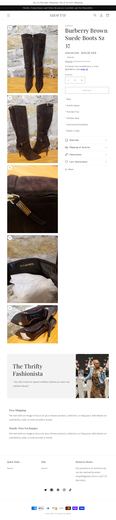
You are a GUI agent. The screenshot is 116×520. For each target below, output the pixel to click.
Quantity (68, 74)
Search (10, 468)
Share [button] (71, 169)
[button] (8, 15)
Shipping (68, 61)
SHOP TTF (54, 513)
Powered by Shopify (64, 513)
